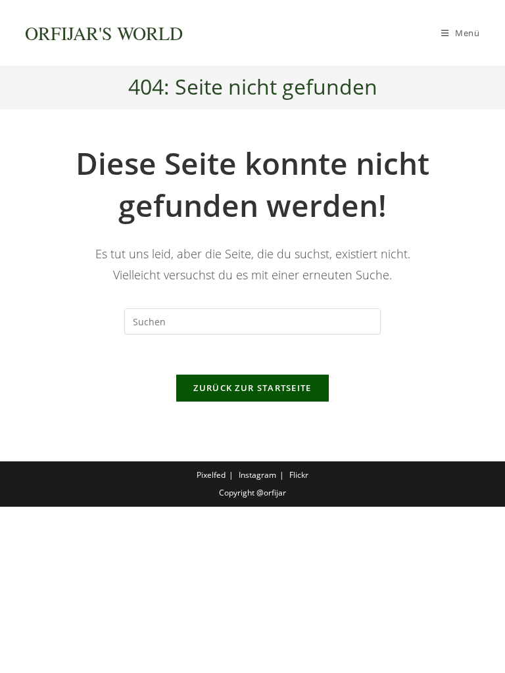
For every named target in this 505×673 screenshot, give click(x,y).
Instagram (257, 474)
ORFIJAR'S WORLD (104, 32)
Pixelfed (211, 474)
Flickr (298, 474)
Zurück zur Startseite (252, 388)
